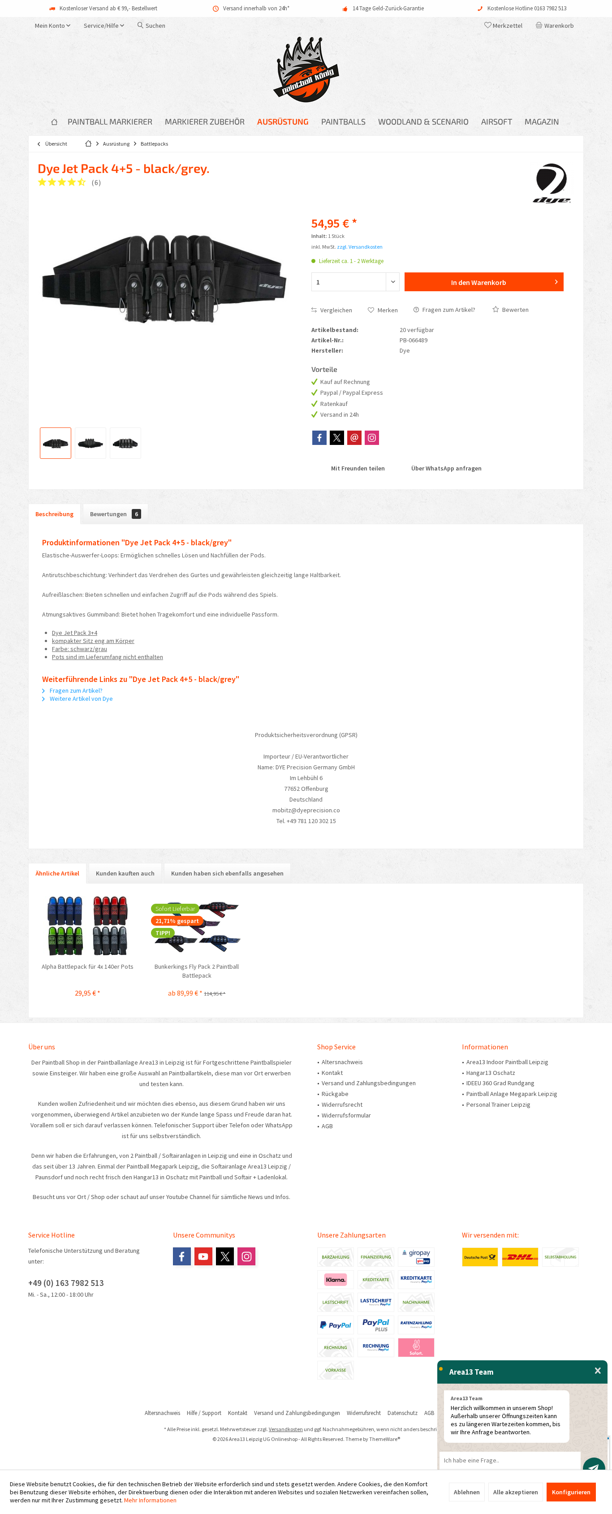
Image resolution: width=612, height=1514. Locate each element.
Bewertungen (114, 514)
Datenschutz (403, 1413)
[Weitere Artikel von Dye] (552, 183)
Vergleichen (335, 310)
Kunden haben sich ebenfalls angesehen (227, 873)
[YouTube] (203, 1256)
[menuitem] (556, 25)
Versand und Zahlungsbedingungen (369, 1083)
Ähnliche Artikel (57, 873)
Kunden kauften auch (125, 873)
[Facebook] (319, 438)
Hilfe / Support (204, 1413)
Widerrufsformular (346, 1115)
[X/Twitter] (337, 438)
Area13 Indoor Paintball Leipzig (507, 1062)
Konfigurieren (571, 1492)
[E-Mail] (354, 438)
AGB (327, 1126)
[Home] (54, 121)
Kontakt (332, 1073)
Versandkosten (286, 1429)
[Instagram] (372, 438)
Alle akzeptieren (515, 1492)
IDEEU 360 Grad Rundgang (500, 1083)
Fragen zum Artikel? (448, 310)
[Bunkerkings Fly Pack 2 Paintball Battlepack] (197, 926)
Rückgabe (335, 1094)
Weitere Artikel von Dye (80, 698)
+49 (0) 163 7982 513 (66, 1282)
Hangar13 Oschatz (490, 1073)
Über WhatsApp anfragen (446, 468)
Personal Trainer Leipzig (498, 1104)
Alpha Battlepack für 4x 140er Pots (88, 966)
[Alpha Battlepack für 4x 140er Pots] (88, 926)
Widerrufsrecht (342, 1104)
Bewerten (515, 310)
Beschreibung (54, 514)
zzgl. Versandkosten (360, 246)
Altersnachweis (342, 1062)
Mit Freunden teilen (357, 468)
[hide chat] (598, 1371)
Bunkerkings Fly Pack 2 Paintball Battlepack (197, 970)
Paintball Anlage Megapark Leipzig (511, 1094)
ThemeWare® (384, 1439)
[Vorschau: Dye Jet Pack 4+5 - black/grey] (55, 443)
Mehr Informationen (150, 1500)
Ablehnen (467, 1492)
